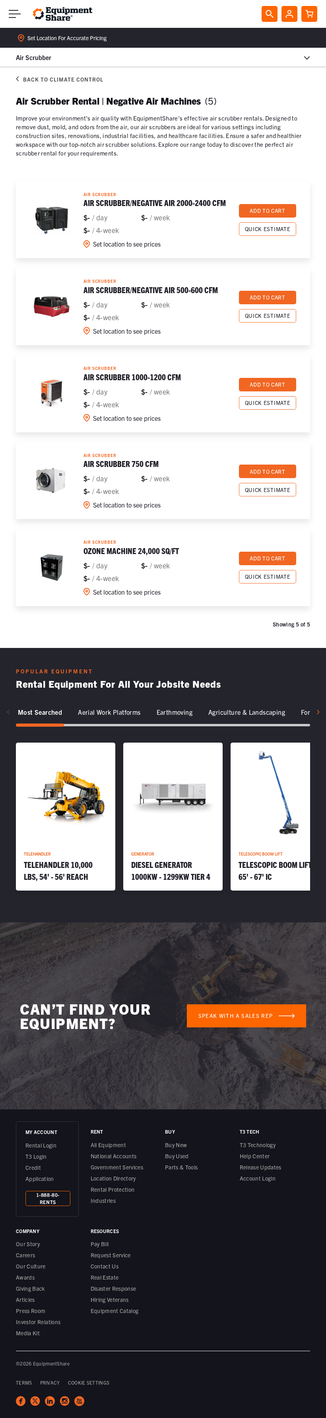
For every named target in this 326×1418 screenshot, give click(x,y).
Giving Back (30, 1288)
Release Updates (260, 1167)
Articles (25, 1299)
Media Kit (28, 1332)
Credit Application (39, 1173)
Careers (25, 1254)
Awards (25, 1277)
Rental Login (40, 1145)
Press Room (31, 1310)
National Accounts (114, 1155)
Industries (103, 1200)
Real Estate (105, 1277)
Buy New (176, 1144)
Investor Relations (38, 1321)
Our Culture (31, 1266)
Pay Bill (100, 1243)
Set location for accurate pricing (67, 37)
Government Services (117, 1167)
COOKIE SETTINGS (89, 1382)
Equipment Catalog (115, 1310)
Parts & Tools (181, 1167)
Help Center (255, 1155)
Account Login (258, 1178)
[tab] (40, 712)
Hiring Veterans (110, 1299)
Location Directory (113, 1178)
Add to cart (267, 210)
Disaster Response (113, 1288)
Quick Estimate (267, 229)
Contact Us (105, 1266)
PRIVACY (50, 1382)
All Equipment (108, 1144)
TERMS (24, 1382)
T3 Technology (258, 1144)
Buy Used (177, 1155)
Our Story (28, 1243)
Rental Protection (113, 1189)
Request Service (111, 1254)
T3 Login (36, 1156)
